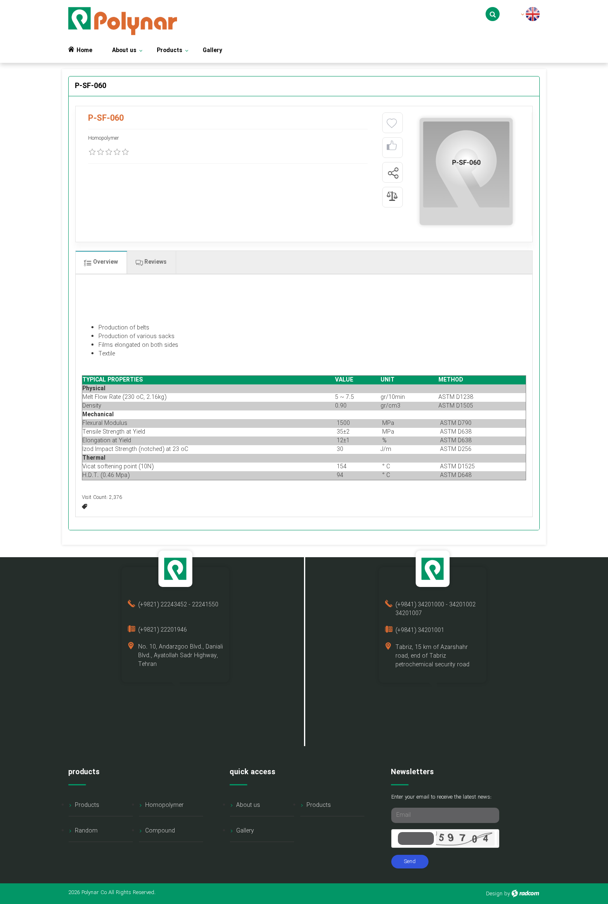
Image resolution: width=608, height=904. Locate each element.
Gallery (245, 830)
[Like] (392, 147)
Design (494, 894)
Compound (160, 830)
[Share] (393, 173)
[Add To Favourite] (392, 123)
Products (87, 805)
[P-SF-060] (466, 171)
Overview (104, 262)
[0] (92, 152)
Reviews (155, 262)
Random (86, 830)
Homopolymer (164, 805)
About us (248, 805)
